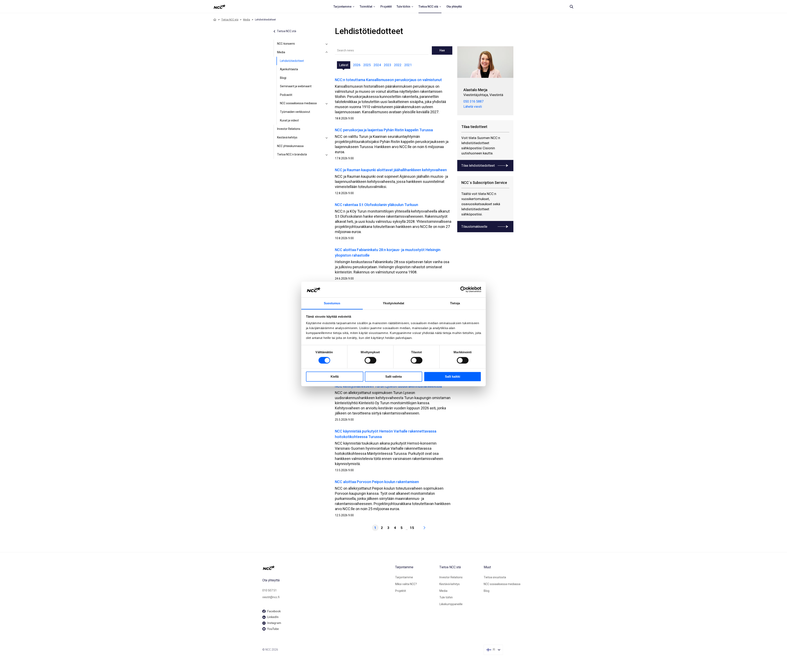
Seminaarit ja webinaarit (296, 86)
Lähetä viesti (472, 107)
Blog (486, 590)
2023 (387, 65)
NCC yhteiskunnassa (290, 146)
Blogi (283, 77)
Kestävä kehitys (287, 137)
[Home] (214, 19)
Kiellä (335, 376)
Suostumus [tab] (332, 303)
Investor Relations (288, 128)
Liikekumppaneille (451, 604)
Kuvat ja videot (289, 120)
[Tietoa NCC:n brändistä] (326, 154)
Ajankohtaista (289, 69)
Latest (343, 65)
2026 (357, 65)
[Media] (326, 52)
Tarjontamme (404, 577)
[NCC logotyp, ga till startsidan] (219, 6)
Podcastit (286, 94)
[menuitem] (344, 6)
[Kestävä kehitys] (326, 137)
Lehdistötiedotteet (292, 60)
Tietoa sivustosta (495, 577)
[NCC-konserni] (326, 44)
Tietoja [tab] (455, 303)
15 (412, 528)
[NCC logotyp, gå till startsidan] (327, 567)
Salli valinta (393, 376)
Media (246, 19)
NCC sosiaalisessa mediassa (298, 103)
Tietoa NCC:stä (229, 19)
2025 (367, 65)
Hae (442, 50)
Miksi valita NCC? (406, 584)
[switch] (370, 360)
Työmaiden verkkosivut (295, 111)
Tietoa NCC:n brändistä (292, 154)
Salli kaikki (452, 376)
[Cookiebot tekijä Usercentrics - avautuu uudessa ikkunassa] (463, 289)
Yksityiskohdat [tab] (393, 303)
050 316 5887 (473, 101)
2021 (408, 65)
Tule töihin (446, 597)
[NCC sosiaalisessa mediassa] (326, 103)
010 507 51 (269, 590)
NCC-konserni (286, 43)
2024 (377, 65)
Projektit (400, 590)
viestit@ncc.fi (271, 597)
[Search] (571, 6)
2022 (397, 65)
